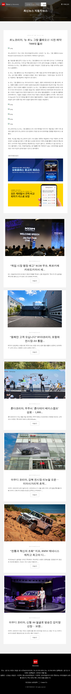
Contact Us (44, 682)
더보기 (35, 281)
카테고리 (66, 4)
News (12, 4)
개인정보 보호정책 (31, 682)
